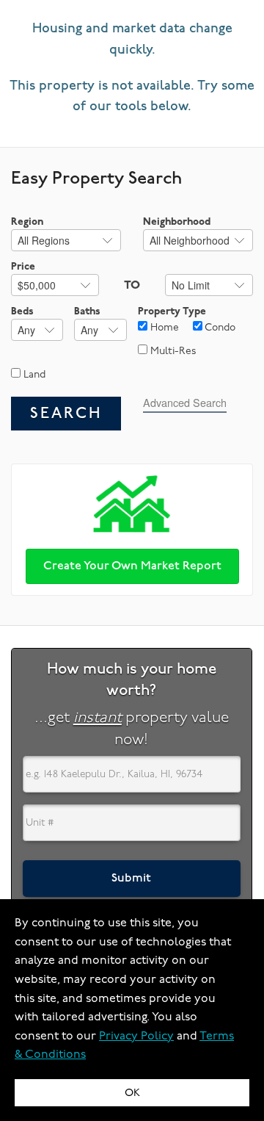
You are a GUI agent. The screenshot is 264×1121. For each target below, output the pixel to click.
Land (33, 374)
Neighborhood (176, 221)
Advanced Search (185, 402)
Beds (22, 311)
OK (132, 1092)
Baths (87, 311)
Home (163, 327)
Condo (218, 327)
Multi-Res (172, 351)
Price (23, 266)
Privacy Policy (136, 1036)
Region (27, 221)
